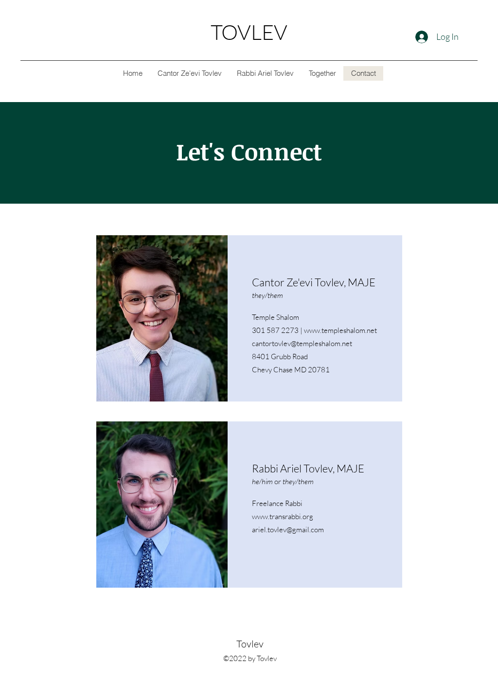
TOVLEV (249, 32)
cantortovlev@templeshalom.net (302, 343)
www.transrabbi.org (282, 516)
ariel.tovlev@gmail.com (288, 529)
